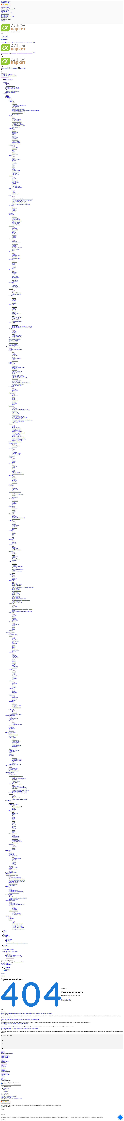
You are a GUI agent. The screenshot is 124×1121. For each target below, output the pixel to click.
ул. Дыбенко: (6, 12)
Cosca (13, 922)
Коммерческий (15, 836)
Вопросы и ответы (5, 1071)
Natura (13, 460)
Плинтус (11, 918)
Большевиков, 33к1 (19, 962)
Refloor (14, 451)
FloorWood (14, 262)
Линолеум (11, 803)
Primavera (14, 758)
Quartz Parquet (15, 740)
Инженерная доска (13, 735)
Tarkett (13, 158)
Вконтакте (7, 967)
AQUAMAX (15, 395)
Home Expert (15, 508)
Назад (7, 83)
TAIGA (14, 291)
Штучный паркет (13, 768)
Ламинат (11, 100)
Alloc (13, 191)
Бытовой (14, 846)
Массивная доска (13, 718)
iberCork (14, 796)
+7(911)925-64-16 (5, 14)
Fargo (13, 353)
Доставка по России (5, 2)
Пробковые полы (5, 1057)
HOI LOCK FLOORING (18, 494)
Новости (3, 1065)
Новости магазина (6, 1083)
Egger (13, 118)
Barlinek (14, 672)
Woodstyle (14, 208)
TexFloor (14, 478)
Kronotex (14, 131)
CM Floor (14, 389)
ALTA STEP (15, 501)
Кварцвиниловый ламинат (15, 349)
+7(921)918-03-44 (5, 17)
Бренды (2, 1075)
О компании (9, 939)
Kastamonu (14, 285)
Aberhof (14, 254)
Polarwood (14, 683)
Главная (8, 84)
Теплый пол (12, 896)
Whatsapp (3, 20)
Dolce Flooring (15, 624)
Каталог (8, 96)
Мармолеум (15, 813)
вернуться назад (67, 1000)
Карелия (14, 655)
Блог (2, 1078)
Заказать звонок (4, 77)
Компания (3, 1062)
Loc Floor (14, 331)
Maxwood (14, 272)
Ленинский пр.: (8, 16)
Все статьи (3, 1011)
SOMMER (14, 704)
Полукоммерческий (17, 806)
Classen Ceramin (16, 445)
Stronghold (14, 516)
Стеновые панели (13, 903)
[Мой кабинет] (1, 40)
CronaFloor (14, 466)
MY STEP (14, 307)
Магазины (3, 1066)
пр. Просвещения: (8, 8)
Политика (3, 1067)
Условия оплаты (4, 1073)
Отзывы (3, 1069)
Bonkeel (14, 533)
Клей (10, 889)
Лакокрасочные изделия (15, 877)
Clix (13, 197)
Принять (3, 1119)
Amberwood (15, 697)
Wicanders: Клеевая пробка (18, 786)
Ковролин (11, 853)
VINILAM (14, 408)
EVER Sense (15, 325)
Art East (14, 576)
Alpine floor (15, 366)
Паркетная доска (13, 634)
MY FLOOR (15, 147)
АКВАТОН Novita (16, 913)
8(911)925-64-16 (9, 75)
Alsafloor (14, 178)
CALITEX (14, 564)
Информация (4, 1070)
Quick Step (14, 104)
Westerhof (14, 241)
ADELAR (14, 606)
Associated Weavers (16, 858)
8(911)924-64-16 (8, 74)
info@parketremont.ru (7, 964)
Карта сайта (3, 1079)
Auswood (14, 711)
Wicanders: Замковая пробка (19, 778)
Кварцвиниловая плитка (7, 1053)
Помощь (3, 1076)
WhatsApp (7, 969)
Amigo (13, 723)
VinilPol (14, 547)
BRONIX (14, 615)
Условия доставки (5, 1074)
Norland (14, 522)
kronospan (14, 217)
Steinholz (14, 553)
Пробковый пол (13, 774)
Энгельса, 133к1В (5, 963)
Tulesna (14, 542)
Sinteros (14, 691)
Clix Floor (14, 488)
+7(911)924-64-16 (5, 10)
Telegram (3, 21)
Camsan (14, 298)
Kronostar (14, 228)
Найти (2, 1109)
